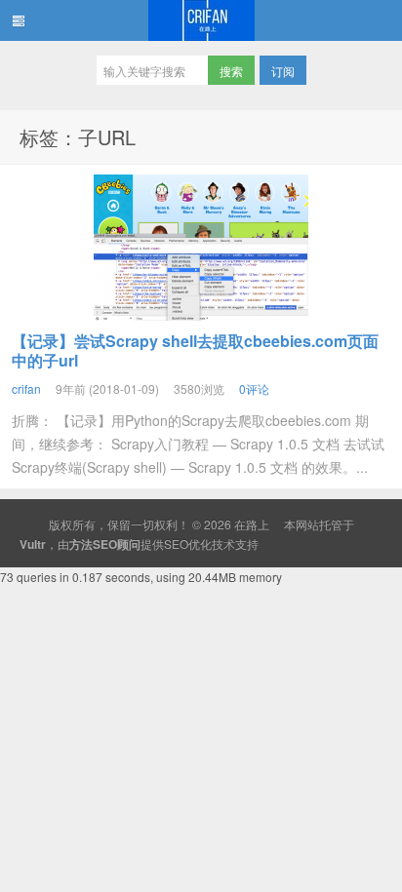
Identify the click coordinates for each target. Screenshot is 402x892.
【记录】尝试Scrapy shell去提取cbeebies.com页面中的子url (195, 350)
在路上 (201, 20)
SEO (176, 543)
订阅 (283, 70)
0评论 (254, 388)
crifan (26, 388)
